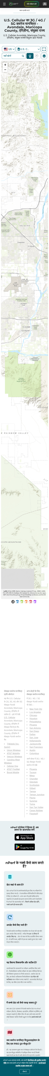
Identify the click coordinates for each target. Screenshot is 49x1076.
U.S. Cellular (9, 717)
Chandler (34, 779)
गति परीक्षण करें (31, 4)
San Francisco (36, 747)
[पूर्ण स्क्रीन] (44, 49)
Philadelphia (35, 722)
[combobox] (8, 49)
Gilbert (33, 788)
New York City (36, 709)
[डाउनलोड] (24, 837)
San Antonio (35, 728)
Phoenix (33, 725)
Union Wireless (14, 750)
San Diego (34, 731)
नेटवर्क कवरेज (30, 56)
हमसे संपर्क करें (36, 1017)
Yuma (32, 804)
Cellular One (12, 766)
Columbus (34, 753)
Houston (33, 718)
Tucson (33, 772)
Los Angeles (35, 712)
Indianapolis (35, 741)
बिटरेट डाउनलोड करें (36, 56)
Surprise (33, 801)
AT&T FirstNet (13, 769)
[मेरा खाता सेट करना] (45, 4)
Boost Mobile (13, 772)
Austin (32, 750)
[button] (5, 64)
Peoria (32, 798)
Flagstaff (34, 813)
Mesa (32, 775)
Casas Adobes (36, 810)
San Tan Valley (36, 807)
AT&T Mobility (13, 753)
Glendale (34, 782)
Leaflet (5, 591)
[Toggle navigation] (4, 4)
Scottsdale (34, 785)
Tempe (33, 791)
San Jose (34, 737)
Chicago (33, 715)
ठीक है (25, 1071)
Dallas (32, 734)
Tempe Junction (37, 794)
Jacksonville (35, 744)
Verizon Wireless (14, 756)
